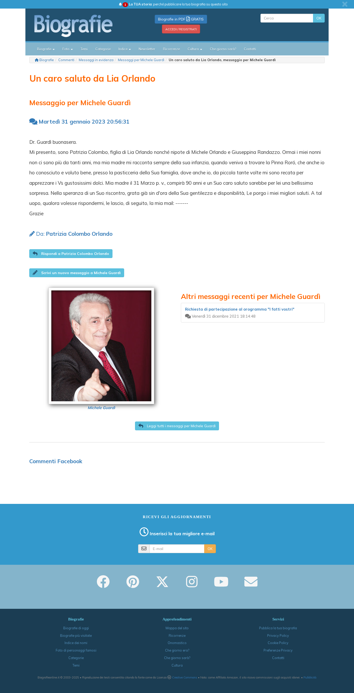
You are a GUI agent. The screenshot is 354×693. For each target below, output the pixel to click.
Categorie (103, 49)
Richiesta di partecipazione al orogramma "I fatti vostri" (239, 309)
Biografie (46, 60)
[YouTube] (221, 585)
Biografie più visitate (76, 635)
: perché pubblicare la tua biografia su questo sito (176, 4)
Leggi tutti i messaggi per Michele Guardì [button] (181, 426)
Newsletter (147, 49)
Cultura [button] (194, 49)
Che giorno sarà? (223, 49)
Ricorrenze (171, 49)
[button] (70, 253)
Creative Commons (184, 677)
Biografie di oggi (76, 628)
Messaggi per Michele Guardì (141, 60)
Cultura (177, 665)
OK (318, 18)
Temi (84, 49)
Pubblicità (309, 677)
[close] (344, 4)
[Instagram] (191, 585)
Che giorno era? (177, 650)
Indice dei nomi (76, 643)
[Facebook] (103, 585)
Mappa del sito (177, 628)
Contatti (250, 49)
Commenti (66, 60)
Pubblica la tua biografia (278, 628)
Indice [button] (123, 49)
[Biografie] (79, 25)
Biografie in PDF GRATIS (181, 19)
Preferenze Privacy (278, 650)
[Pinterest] (132, 585)
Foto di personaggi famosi (76, 650)
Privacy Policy (278, 635)
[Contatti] (250, 585)
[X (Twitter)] (162, 585)
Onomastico (177, 643)
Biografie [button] (44, 49)
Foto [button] (66, 49)
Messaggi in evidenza (96, 60)
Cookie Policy (278, 643)
